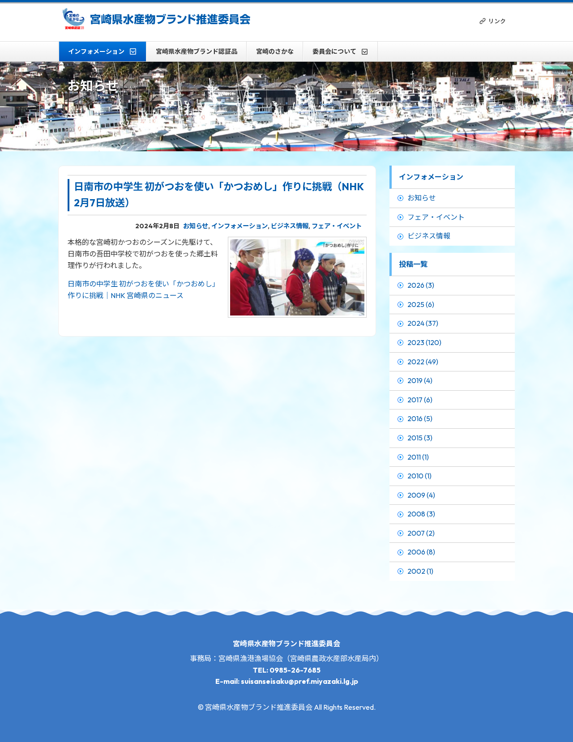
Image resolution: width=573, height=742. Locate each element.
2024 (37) (422, 323)
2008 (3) (421, 513)
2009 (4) (421, 494)
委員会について (334, 51)
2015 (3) (419, 437)
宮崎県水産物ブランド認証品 (196, 51)
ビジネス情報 (289, 226)
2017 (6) (419, 399)
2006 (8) (421, 551)
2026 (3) (420, 285)
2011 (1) (418, 456)
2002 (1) (420, 571)
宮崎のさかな (275, 51)
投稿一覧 (413, 264)
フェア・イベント (337, 226)
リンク (497, 21)
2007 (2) (421, 533)
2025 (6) (420, 304)
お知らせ (195, 226)
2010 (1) (419, 475)
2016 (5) (419, 418)
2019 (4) (419, 380)
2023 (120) (424, 342)
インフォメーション (96, 51)
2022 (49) (422, 361)
